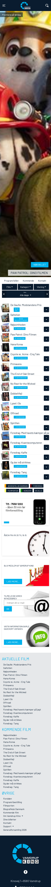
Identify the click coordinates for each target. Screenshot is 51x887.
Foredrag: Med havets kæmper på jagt (22, 709)
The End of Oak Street (14, 688)
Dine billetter (9, 819)
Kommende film (11, 812)
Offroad (7, 702)
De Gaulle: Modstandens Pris (17, 664)
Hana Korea (9, 678)
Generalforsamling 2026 (15, 829)
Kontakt (42, 280)
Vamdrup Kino (19, 3)
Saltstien (7, 667)
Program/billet (11, 280)
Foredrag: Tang (11, 723)
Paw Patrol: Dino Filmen (29, 273)
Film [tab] (9, 286)
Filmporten (8, 805)
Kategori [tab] (24, 286)
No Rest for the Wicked (14, 692)
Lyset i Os (8, 699)
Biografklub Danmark (13, 809)
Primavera (8, 685)
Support (7, 826)
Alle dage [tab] (24, 294)
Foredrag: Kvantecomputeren (18, 712)
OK (8, 608)
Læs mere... (13, 581)
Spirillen (7, 706)
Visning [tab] (40, 286)
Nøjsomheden (10, 671)
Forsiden (7, 798)
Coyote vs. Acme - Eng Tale (16, 681)
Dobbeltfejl (8, 695)
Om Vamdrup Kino (12, 815)
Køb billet (39, 264)
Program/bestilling (12, 802)
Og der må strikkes (12, 719)
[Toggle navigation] (47, 5)
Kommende (28, 280)
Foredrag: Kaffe (11, 716)
